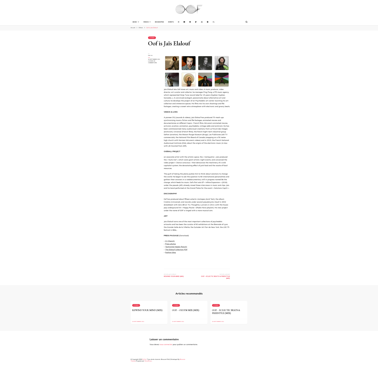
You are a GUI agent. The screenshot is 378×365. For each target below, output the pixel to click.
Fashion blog (170, 252)
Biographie (159, 22)
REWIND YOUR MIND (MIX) (147, 310)
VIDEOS (146, 22)
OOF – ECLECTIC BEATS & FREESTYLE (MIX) (226, 312)
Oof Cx (150, 55)
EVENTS (171, 22)
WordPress (148, 361)
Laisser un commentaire (154, 62)
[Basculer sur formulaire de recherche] (246, 22)
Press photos (170, 244)
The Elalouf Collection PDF (176, 249)
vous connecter (166, 344)
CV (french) (170, 241)
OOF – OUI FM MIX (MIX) (185, 310)
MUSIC (135, 22)
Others (152, 37)
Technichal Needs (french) (176, 247)
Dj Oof (144, 359)
